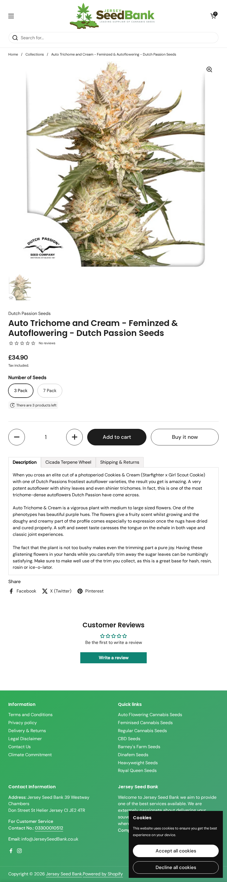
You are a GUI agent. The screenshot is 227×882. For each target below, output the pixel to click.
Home (13, 54)
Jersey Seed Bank (64, 874)
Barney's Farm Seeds (139, 747)
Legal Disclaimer (25, 739)
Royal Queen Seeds (137, 770)
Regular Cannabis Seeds (142, 731)
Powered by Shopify (103, 874)
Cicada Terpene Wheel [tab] (68, 462)
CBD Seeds (129, 739)
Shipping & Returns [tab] (119, 462)
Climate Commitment (30, 755)
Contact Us (19, 747)
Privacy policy (22, 723)
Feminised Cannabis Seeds (145, 723)
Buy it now (185, 437)
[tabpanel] (113, 521)
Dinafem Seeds (133, 755)
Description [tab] (25, 462)
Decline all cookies (176, 867)
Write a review (113, 658)
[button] (213, 16)
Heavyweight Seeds (138, 763)
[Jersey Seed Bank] (112, 16)
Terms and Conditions (30, 714)
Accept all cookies (176, 851)
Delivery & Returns (27, 731)
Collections (34, 54)
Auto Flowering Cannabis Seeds (150, 714)
